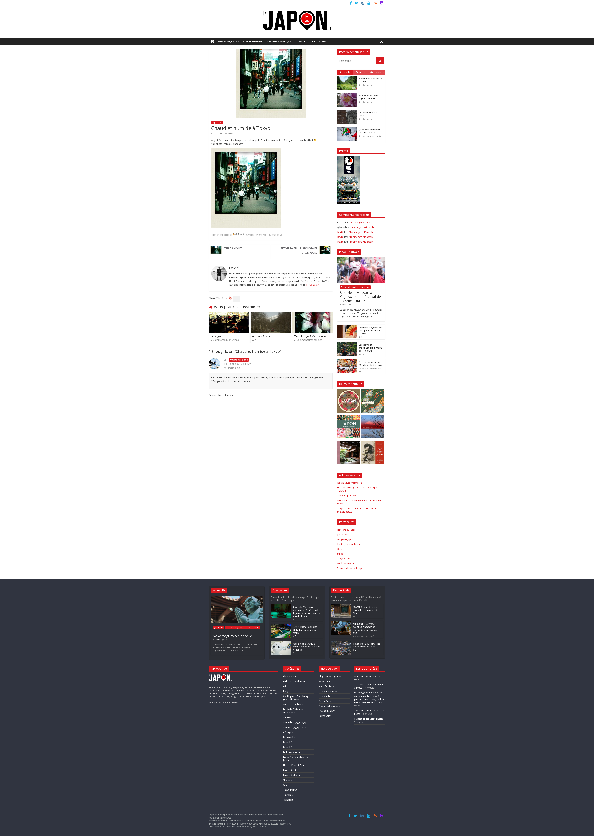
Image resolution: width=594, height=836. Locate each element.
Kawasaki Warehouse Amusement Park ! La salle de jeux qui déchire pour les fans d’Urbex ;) (306, 612)
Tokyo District (253, 627)
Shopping (287, 780)
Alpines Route (261, 336)
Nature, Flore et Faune (294, 765)
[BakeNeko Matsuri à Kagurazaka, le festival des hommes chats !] (361, 258)
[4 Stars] (241, 234)
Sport (285, 784)
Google (262, 826)
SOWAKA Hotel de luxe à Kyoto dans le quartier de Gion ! (365, 610)
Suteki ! (340, 553)
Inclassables (289, 737)
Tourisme (288, 794)
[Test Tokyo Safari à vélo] (312, 314)
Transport (288, 799)
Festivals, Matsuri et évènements (355, 287)
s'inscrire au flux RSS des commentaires (265, 820)
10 (362, 354)
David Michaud (259, 823)
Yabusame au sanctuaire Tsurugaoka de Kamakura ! (370, 347)
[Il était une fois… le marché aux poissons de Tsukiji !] (341, 642)
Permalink (234, 367)
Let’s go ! (216, 336)
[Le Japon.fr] (212, 41)
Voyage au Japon (227, 41)
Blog (285, 691)
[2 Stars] (236, 234)
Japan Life (217, 122)
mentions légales (247, 826)
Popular (347, 72)
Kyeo (228, 817)
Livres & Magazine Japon (280, 41)
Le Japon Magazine (235, 627)
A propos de (319, 41)
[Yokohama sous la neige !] (348, 110)
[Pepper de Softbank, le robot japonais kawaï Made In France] (281, 642)
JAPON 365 (342, 534)
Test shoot (233, 248)
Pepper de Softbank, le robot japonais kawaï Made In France (306, 646)
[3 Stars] (238, 234)
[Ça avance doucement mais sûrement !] (348, 127)
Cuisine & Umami (252, 41)
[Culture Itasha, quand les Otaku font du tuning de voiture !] (281, 625)
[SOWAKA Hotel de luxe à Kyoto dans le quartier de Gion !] (341, 605)
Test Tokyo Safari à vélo (310, 336)
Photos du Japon (327, 710)
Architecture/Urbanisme (295, 681)
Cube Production (275, 814)
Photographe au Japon (348, 544)
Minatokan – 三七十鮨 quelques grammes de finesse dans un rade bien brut (365, 628)
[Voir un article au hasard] (381, 41)
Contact (303, 41)
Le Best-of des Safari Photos (368, 718)
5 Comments (366, 85)
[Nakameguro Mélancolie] (237, 597)
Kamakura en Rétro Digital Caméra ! (368, 97)
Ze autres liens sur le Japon (350, 568)
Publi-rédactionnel (292, 775)
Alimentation (289, 676)
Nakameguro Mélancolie (363, 222)
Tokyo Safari (312, 284)
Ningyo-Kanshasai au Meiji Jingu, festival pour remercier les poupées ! (371, 364)
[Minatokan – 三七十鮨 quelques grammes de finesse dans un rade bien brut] (341, 622)
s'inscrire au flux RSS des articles (225, 820)
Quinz (340, 548)
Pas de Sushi (289, 770)
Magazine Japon (345, 539)
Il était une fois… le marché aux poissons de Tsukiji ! (366, 645)
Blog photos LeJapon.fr (330, 676)
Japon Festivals (326, 686)
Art (284, 686)
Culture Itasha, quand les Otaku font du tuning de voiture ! (305, 629)
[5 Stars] (243, 234)
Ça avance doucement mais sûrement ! (370, 131)
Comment (379, 72)
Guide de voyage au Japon (296, 722)
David (215, 133)
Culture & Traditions (293, 704)
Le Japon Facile (326, 696)
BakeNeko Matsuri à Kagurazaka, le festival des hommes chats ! (361, 296)
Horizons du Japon (346, 529)
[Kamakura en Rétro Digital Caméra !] (348, 93)
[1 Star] (233, 234)
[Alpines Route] (271, 314)
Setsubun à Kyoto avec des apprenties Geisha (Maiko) (370, 330)
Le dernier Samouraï (364, 676)
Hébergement (290, 732)
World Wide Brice (345, 563)
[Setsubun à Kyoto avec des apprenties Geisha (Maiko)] (347, 326)
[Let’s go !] (229, 314)
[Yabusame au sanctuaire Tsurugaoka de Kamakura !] (347, 343)
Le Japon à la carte (328, 691)
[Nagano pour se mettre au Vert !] (348, 76)
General (287, 717)
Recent (362, 72)
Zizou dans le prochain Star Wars (298, 251)
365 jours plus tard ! (347, 495)
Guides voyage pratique (295, 727)
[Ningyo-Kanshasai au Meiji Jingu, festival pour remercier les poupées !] (347, 360)
